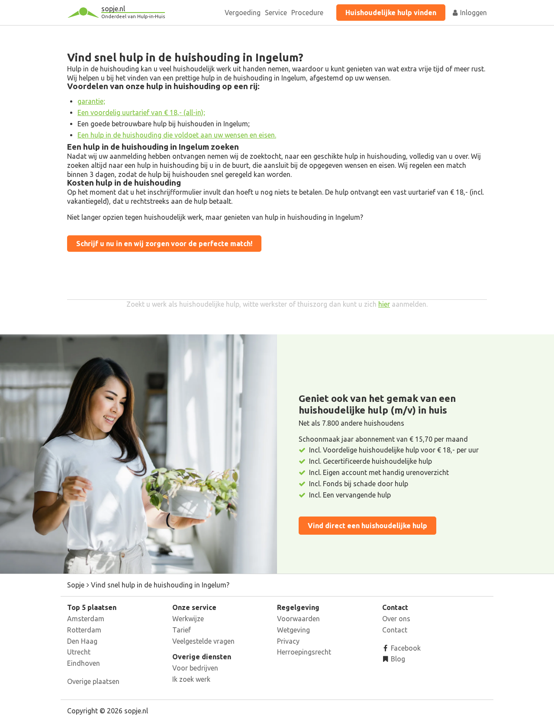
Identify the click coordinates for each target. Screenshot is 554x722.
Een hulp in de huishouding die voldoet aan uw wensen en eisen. (176, 135)
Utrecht (78, 652)
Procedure (307, 12)
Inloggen (472, 12)
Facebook (405, 648)
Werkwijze (188, 619)
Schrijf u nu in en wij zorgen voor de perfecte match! (164, 243)
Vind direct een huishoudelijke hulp (367, 525)
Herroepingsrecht (304, 652)
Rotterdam (84, 630)
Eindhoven (83, 663)
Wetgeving (293, 630)
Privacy (288, 641)
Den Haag (82, 641)
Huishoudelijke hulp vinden (390, 12)
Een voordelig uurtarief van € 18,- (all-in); (141, 112)
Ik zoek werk (191, 679)
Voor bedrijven (195, 668)
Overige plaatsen (93, 681)
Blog (397, 659)
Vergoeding (243, 12)
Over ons (396, 619)
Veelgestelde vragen (203, 641)
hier (384, 304)
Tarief (181, 630)
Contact (394, 630)
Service (276, 12)
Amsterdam (85, 619)
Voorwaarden (298, 619)
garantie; (91, 101)
